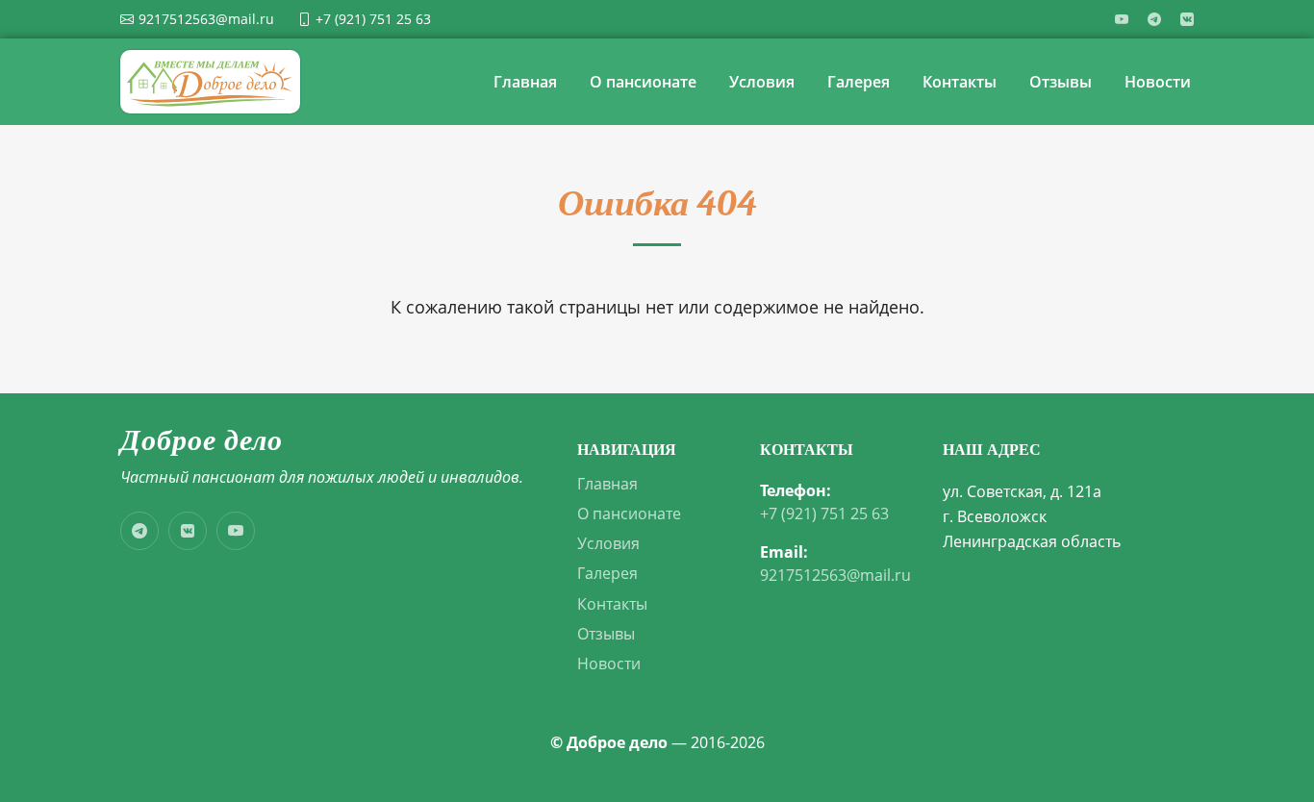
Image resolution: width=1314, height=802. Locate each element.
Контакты (959, 81)
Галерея (858, 81)
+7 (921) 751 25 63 (824, 514)
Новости (1157, 81)
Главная (525, 81)
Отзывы (1060, 81)
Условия (762, 81)
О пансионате (643, 81)
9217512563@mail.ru (835, 575)
